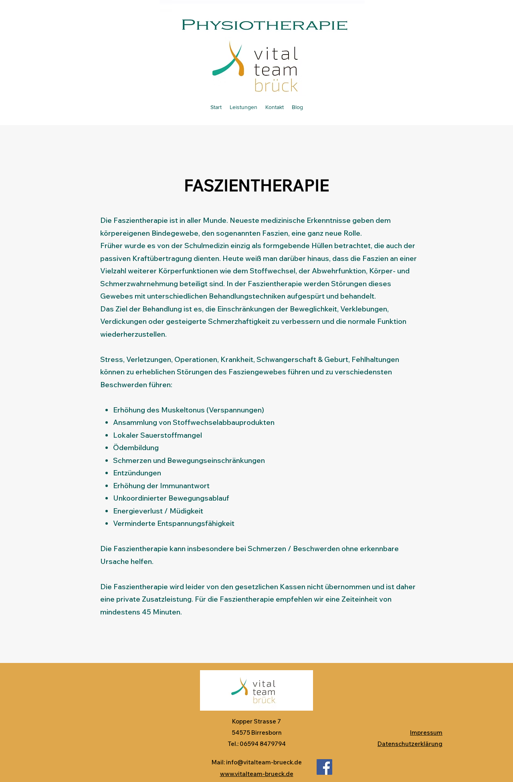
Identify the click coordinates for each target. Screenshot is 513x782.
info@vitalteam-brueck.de (264, 762)
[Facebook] (324, 767)
